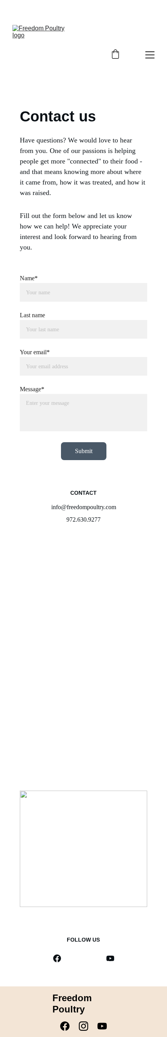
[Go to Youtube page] (110, 958)
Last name (32, 315)
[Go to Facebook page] (57, 958)
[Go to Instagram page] (87, 1026)
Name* (29, 278)
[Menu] (150, 54)
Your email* (35, 352)
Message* (32, 389)
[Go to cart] (115, 55)
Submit (83, 451)
